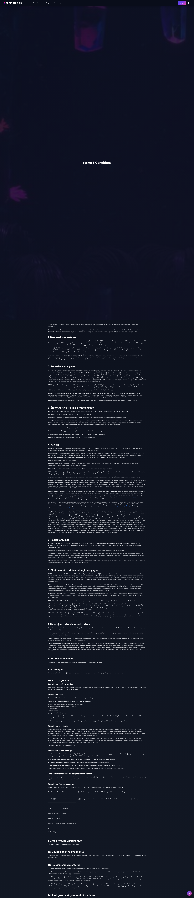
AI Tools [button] (54, 3)
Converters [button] (36, 3)
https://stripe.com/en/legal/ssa (123, 506)
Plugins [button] (48, 3)
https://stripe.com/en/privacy (65, 508)
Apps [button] (42, 3)
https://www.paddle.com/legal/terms (134, 497)
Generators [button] (28, 3)
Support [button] (61, 3)
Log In (182, 3)
